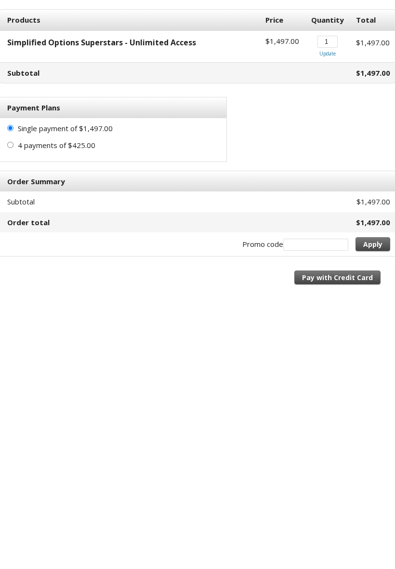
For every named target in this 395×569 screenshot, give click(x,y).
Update (327, 53)
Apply (372, 244)
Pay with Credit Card (337, 277)
